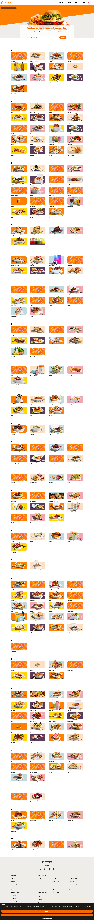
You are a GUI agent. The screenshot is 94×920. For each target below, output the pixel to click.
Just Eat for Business (15, 892)
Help (84, 2)
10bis (70, 889)
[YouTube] (54, 868)
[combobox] (43, 37)
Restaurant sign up (14, 884)
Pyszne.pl (55, 889)
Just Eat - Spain (41, 889)
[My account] (91, 2)
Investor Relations (41, 878)
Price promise (13, 898)
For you (61, 2)
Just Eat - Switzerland (42, 884)
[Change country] (88, 2)
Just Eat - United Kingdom (43, 892)
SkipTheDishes (56, 892)
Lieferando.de (56, 887)
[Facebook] (40, 868)
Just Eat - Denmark (41, 887)
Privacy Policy (13, 895)
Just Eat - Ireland (56, 878)
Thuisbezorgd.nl (72, 887)
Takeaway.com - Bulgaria (73, 884)
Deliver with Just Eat (73, 2)
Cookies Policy (14, 901)
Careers (12, 889)
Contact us (13, 881)
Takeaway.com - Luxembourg (74, 881)
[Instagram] (44, 868)
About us (13, 878)
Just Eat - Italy (56, 881)
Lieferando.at (56, 884)
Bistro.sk (39, 881)
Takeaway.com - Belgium (73, 878)
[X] (49, 868)
